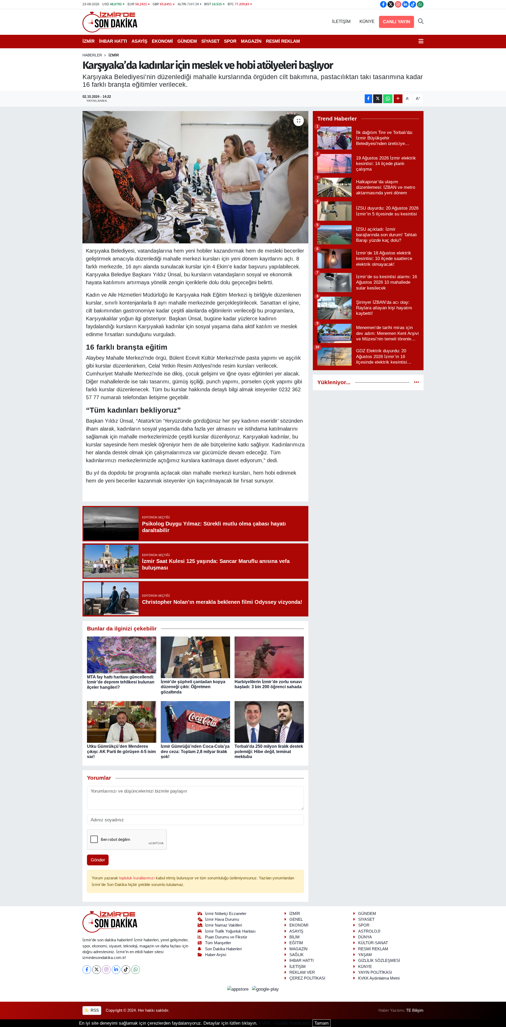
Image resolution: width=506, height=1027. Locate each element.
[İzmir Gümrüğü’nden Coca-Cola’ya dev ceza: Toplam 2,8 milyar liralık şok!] (195, 721)
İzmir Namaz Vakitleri (223, 925)
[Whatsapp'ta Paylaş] (387, 98)
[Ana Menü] (421, 41)
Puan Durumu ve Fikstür (226, 937)
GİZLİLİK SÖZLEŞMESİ (379, 960)
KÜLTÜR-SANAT (373, 943)
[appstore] (238, 988)
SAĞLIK (296, 955)
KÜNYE (366, 21)
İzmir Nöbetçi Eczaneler (225, 914)
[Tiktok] (125, 969)
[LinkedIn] (116, 969)
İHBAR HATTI (113, 41)
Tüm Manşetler (218, 943)
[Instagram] (106, 969)
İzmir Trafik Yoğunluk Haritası (230, 931)
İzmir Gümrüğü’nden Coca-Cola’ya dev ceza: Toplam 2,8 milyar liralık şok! (195, 751)
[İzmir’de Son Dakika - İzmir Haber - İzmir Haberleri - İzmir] (110, 21)
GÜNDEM (187, 41)
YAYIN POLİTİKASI (375, 972)
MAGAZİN (251, 41)
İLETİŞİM (341, 21)
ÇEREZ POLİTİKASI (307, 978)
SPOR (230, 41)
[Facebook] (86, 969)
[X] (96, 969)
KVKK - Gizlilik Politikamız (285, 1023)
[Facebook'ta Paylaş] (368, 98)
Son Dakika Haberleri (223, 949)
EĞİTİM (296, 943)
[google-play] (265, 988)
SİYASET (210, 41)
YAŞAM (365, 955)
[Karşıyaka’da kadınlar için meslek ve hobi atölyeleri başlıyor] (195, 177)
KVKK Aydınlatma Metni (379, 978)
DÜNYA (365, 937)
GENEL (296, 919)
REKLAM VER (302, 972)
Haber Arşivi (215, 955)
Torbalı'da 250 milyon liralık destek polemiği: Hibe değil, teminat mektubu (269, 751)
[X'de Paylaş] (377, 98)
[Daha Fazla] (398, 98)
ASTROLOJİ (369, 931)
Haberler (92, 55)
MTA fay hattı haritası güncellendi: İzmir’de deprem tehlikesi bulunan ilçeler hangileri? (120, 682)
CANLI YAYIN (396, 21)
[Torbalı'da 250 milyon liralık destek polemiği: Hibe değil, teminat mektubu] (269, 721)
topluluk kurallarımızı (137, 878)
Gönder (98, 859)
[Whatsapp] (135, 969)
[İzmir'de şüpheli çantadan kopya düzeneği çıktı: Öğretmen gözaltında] (195, 657)
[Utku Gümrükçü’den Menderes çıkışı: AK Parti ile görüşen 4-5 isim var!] (121, 721)
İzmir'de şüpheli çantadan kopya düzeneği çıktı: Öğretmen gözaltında (193, 686)
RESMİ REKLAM (283, 41)
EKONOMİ (162, 41)
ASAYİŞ (139, 41)
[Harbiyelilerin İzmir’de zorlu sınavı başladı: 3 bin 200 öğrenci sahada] (269, 657)
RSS (94, 1010)
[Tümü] (416, 382)
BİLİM (294, 937)
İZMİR (88, 41)
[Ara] (421, 21)
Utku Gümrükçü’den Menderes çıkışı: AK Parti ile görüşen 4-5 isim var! (121, 751)
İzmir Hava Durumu (222, 919)
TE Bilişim (415, 1010)
